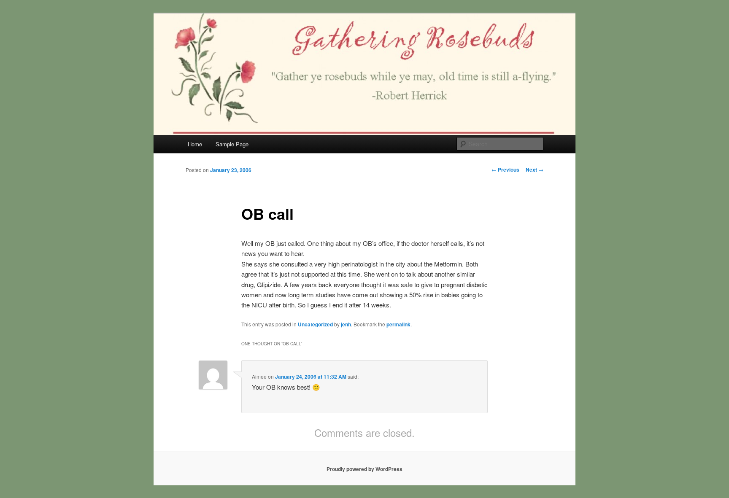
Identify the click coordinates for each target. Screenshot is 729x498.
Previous (505, 169)
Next (534, 169)
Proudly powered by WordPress (364, 469)
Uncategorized (315, 324)
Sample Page (232, 144)
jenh (346, 324)
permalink (398, 324)
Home (195, 144)
